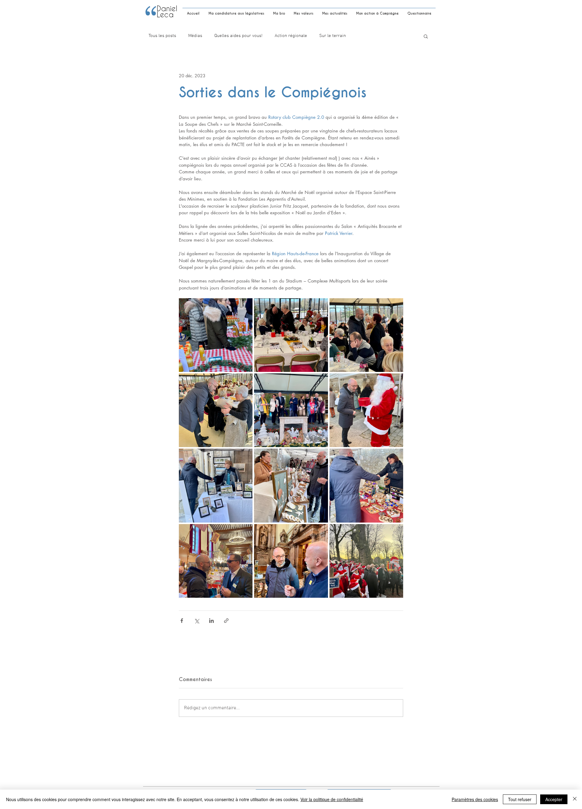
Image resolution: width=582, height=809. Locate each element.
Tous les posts (162, 35)
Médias (195, 35)
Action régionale (291, 35)
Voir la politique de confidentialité (331, 799)
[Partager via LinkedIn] (211, 620)
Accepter (553, 799)
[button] (426, 36)
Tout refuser (519, 799)
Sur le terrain (332, 35)
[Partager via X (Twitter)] (196, 620)
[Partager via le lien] (226, 620)
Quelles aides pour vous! (238, 35)
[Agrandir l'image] (216, 335)
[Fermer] (574, 799)
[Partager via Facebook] (182, 620)
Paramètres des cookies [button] (475, 799)
